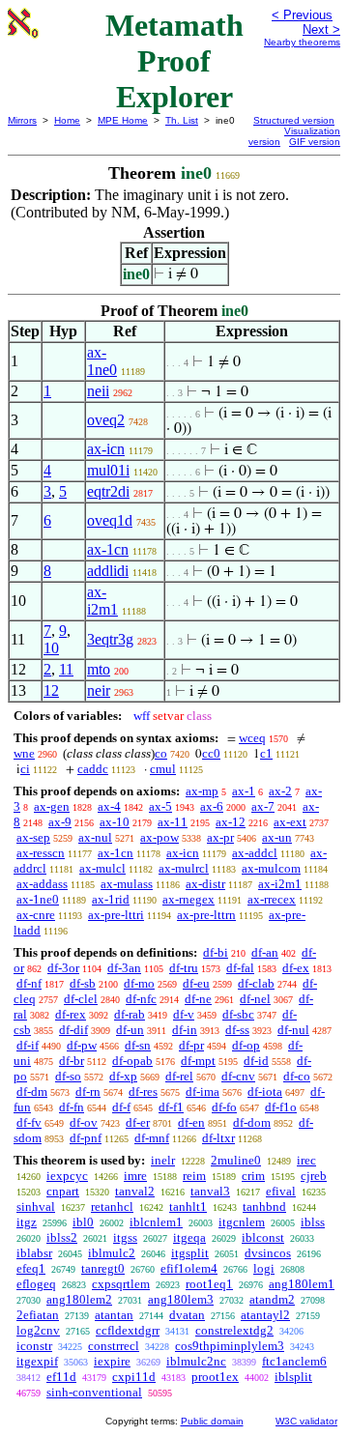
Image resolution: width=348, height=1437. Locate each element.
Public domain (212, 1421)
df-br (71, 1060)
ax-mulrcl (184, 868)
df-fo (224, 1107)
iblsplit (293, 1376)
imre (135, 1175)
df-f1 (171, 1107)
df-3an (124, 968)
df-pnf (86, 1138)
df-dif (73, 1029)
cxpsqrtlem (121, 1284)
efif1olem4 (189, 1268)
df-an (264, 952)
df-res (143, 1091)
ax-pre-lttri (116, 914)
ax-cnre (35, 914)
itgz (26, 1222)
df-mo (139, 983)
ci (25, 769)
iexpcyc (67, 1175)
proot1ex (215, 1376)
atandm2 (272, 1299)
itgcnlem (241, 1222)
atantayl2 (265, 1315)
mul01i (108, 470)
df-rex (70, 1014)
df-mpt (198, 1060)
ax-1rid (111, 899)
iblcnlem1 (156, 1222)
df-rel (179, 1076)
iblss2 (61, 1237)
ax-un (277, 837)
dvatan (187, 1315)
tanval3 (210, 1191)
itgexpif (37, 1361)
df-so (68, 1076)
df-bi (215, 952)
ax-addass (42, 884)
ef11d (61, 1376)
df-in (184, 1029)
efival (281, 1191)
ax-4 (109, 806)
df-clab (256, 983)
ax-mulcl (102, 868)
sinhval (35, 1206)
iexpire (112, 1361)
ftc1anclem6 (294, 1361)
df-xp (123, 1076)
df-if (27, 1045)
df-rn (88, 1091)
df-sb (83, 983)
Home (67, 120)
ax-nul (95, 837)
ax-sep (33, 837)
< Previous (302, 15)
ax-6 (211, 806)
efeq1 (30, 1268)
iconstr (34, 1345)
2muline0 (236, 1160)
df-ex (295, 968)
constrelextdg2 (234, 1330)
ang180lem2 (79, 1299)
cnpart (62, 1191)
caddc (92, 769)
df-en (191, 1122)
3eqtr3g (110, 639)
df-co (296, 1076)
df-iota (264, 1091)
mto (98, 669)
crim (253, 1175)
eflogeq (36, 1284)
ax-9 (60, 822)
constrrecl (113, 1345)
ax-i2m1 (102, 601)
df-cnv (238, 1076)
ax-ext (290, 822)
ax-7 (263, 806)
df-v (183, 1014)
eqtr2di (108, 491)
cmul (163, 769)
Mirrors (22, 120)
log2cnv (38, 1330)
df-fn (71, 1107)
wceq (252, 738)
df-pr (191, 1045)
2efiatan (37, 1315)
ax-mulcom (271, 868)
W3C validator (306, 1421)
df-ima (202, 1091)
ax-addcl (254, 853)
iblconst (263, 1237)
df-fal (240, 968)
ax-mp (202, 791)
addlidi (108, 570)
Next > (321, 29)
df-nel (255, 999)
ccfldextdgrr (128, 1330)
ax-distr (205, 884)
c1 (266, 753)
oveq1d (109, 520)
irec (306, 1160)
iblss (313, 1222)
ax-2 (280, 791)
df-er (138, 1122)
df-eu (196, 983)
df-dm (31, 1091)
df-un (130, 1029)
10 (51, 648)
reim (194, 1175)
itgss (125, 1237)
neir (98, 690)
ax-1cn (108, 549)
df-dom (252, 1122)
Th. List (181, 120)
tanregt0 (103, 1268)
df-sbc (238, 1014)
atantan (114, 1315)
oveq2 (106, 420)
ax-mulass (127, 884)
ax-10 (115, 822)
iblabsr (34, 1253)
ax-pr (220, 837)
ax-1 (243, 791)
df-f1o (281, 1107)
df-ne (198, 999)
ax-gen (52, 806)
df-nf (29, 983)
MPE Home (123, 120)
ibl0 (83, 1222)
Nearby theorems (302, 42)
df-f (121, 1107)
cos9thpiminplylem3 (229, 1345)
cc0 (211, 753)
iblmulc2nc (196, 1361)
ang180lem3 (181, 1299)
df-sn (138, 1045)
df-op (246, 1045)
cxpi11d (134, 1376)
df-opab (132, 1060)
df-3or (63, 968)
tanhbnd (264, 1206)
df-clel (81, 999)
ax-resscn (40, 853)
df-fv (29, 1122)
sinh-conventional (94, 1392)
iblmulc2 (111, 1253)
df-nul (293, 1029)
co (161, 753)
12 (51, 690)
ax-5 (160, 806)
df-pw (82, 1045)
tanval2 (135, 1191)
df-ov (84, 1122)
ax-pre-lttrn (206, 914)
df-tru (183, 968)
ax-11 (173, 822)
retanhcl (112, 1206)
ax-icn (106, 449)
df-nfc (141, 999)
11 (66, 669)
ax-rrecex (271, 899)
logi (264, 1268)
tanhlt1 (188, 1206)
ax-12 (231, 822)
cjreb (314, 1175)
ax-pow (159, 837)
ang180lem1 (301, 1284)
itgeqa (189, 1237)
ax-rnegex (188, 899)
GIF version (314, 141)
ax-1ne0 (102, 361)
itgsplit (190, 1253)
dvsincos (268, 1253)
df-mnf (151, 1138)
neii (98, 391)
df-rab (129, 1014)
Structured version (293, 120)
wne (24, 753)
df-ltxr (218, 1138)
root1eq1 (209, 1284)
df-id (256, 1060)
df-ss (237, 1029)
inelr (163, 1160)
